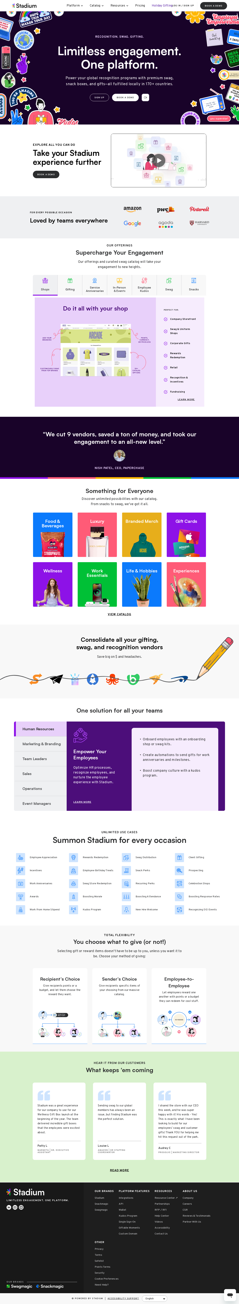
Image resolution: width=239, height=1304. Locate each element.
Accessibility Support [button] (123, 1298)
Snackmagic (101, 1204)
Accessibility (162, 1227)
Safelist (99, 1261)
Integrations (126, 1198)
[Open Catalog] (103, 6)
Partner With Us (192, 1221)
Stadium (99, 1198)
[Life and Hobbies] (142, 584)
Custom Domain (128, 1233)
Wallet (122, 1210)
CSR (185, 1210)
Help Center (162, 1216)
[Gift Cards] (186, 535)
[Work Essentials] (97, 584)
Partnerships (162, 1204)
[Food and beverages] (52, 535)
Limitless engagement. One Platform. (38, 1200)
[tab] (45, 285)
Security (99, 1273)
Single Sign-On (127, 1221)
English (149, 1298)
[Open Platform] (82, 6)
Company (188, 1198)
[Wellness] (52, 584)
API (121, 1204)
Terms (98, 1255)
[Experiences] (186, 584)
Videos (159, 1221)
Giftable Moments (129, 1227)
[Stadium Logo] (27, 1192)
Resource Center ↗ (166, 1198)
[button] (145, 97)
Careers (187, 1204)
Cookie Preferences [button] (107, 1279)
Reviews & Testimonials (197, 1216)
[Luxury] (97, 535)
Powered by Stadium (89, 1298)
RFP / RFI (161, 1210)
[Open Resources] (127, 6)
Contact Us (161, 1233)
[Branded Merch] (142, 535)
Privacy (99, 1249)
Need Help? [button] (102, 1284)
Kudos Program (128, 1216)
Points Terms (102, 1267)
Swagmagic (101, 1210)
